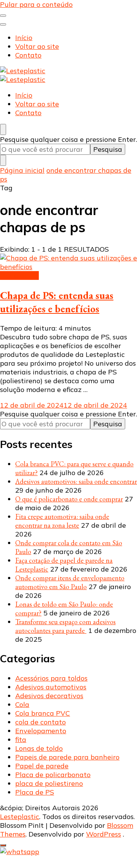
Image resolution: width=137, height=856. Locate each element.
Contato (28, 55)
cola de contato (40, 722)
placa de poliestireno (49, 783)
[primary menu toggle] (3, 15)
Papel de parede (41, 765)
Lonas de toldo (39, 748)
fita (20, 739)
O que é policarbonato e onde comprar (69, 499)
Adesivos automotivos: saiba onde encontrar (76, 481)
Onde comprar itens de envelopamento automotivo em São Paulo (69, 582)
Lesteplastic (19, 816)
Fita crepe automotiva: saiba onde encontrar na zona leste (62, 521)
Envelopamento (40, 730)
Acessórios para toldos (51, 678)
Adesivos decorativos (49, 695)
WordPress (103, 834)
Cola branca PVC (42, 713)
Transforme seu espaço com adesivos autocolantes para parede (65, 626)
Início (23, 37)
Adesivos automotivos (50, 687)
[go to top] (3, 845)
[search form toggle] (3, 129)
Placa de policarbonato (53, 774)
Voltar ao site (37, 46)
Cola (22, 704)
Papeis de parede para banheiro (67, 757)
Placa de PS (19, 275)
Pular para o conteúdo (36, 4)
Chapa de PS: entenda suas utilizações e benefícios (56, 302)
